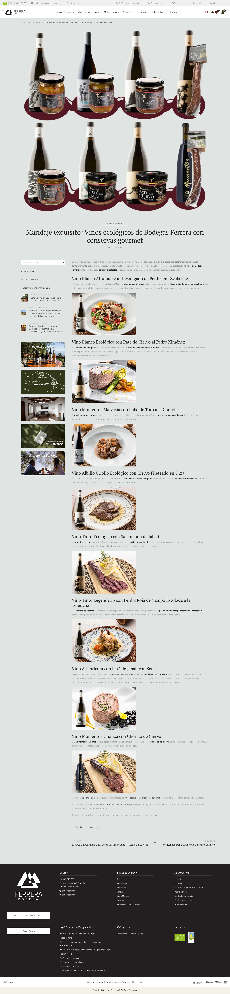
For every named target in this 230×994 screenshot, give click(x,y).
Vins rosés (121, 892)
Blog (195, 3)
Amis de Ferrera (181, 904)
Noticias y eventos (115, 223)
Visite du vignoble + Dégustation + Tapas (77, 933)
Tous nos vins (123, 879)
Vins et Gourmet (64, 12)
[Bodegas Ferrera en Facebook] (204, 3)
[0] (216, 12)
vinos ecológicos (132, 798)
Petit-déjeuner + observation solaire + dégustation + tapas (85, 949)
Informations (158, 12)
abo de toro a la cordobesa (170, 415)
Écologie (178, 883)
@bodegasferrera (70, 890)
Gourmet (121, 900)
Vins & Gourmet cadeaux (128, 904)
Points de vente (181, 892)
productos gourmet (151, 798)
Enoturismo (93, 827)
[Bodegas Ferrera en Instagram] (200, 3)
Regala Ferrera (29, 931)
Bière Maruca (123, 896)
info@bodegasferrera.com (45, 3)
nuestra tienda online (86, 798)
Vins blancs (122, 887)
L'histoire (178, 879)
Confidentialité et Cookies (117, 982)
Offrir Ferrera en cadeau (135, 12)
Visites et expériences (88, 12)
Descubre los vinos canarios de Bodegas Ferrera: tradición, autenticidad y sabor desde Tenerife (45, 329)
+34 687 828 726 (20, 3)
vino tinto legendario (83, 610)
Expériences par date (69, 966)
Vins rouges (122, 883)
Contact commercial (183, 896)
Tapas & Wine (65, 938)
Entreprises (175, 12)
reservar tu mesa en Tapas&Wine (115, 804)
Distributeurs (73, 3)
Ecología (78, 827)
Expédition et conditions (185, 900)
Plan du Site (137, 982)
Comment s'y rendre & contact (188, 887)
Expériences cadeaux (69, 958)
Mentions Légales (95, 982)
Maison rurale (111, 12)
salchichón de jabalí (139, 542)
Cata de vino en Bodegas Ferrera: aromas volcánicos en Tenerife (46, 299)
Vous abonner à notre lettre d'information (29, 915)
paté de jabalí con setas (155, 674)
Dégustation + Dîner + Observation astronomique (82, 970)
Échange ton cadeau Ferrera (72, 962)
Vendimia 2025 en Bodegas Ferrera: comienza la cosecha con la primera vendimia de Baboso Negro (45, 313)
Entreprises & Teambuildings (130, 933)
